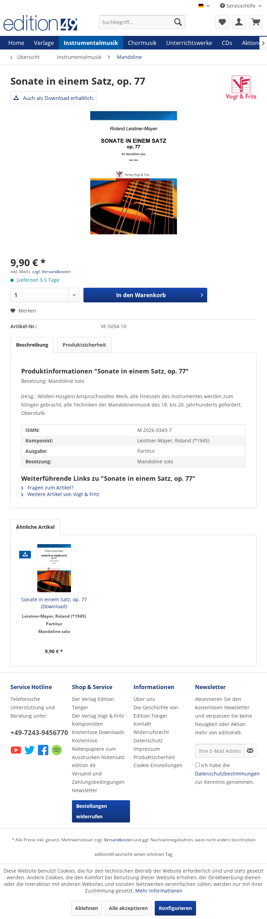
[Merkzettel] (222, 22)
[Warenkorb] (256, 22)
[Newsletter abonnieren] (250, 751)
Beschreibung (32, 344)
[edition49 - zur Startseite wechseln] (40, 23)
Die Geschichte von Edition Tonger (156, 711)
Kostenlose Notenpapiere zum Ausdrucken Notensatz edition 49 (98, 753)
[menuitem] (142, 22)
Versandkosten (118, 840)
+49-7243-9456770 (39, 732)
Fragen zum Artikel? (49, 487)
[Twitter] (30, 754)
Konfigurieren (175, 908)
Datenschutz (148, 740)
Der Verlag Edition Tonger (93, 703)
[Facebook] (44, 754)
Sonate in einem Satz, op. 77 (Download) (54, 603)
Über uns (144, 699)
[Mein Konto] (239, 22)
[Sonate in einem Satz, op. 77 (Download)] (54, 568)
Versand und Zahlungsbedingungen (98, 777)
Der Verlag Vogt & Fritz (98, 715)
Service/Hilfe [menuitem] (241, 5)
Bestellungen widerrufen (91, 811)
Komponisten (87, 723)
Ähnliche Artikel (35, 527)
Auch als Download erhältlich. (58, 97)
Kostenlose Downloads (98, 732)
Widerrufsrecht (151, 732)
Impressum (147, 749)
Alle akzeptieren (128, 908)
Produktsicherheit (84, 344)
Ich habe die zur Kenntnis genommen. (227, 773)
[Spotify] (57, 754)
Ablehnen (86, 908)
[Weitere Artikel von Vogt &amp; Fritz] (241, 88)
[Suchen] (178, 22)
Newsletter (84, 790)
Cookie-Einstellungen (158, 765)
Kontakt (142, 723)
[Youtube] (16, 754)
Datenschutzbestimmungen (227, 773)
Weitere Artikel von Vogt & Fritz (62, 494)
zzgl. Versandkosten (51, 272)
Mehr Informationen (159, 890)
